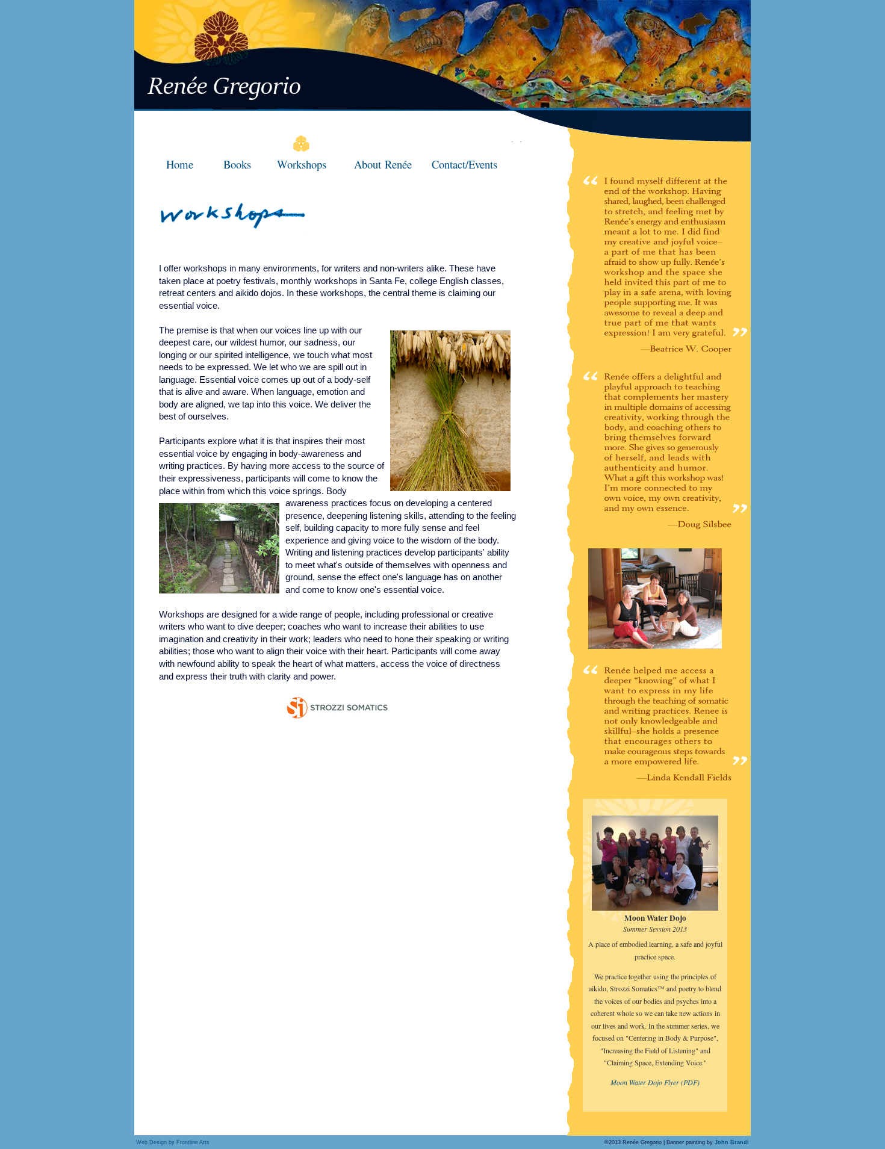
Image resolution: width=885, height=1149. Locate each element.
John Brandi (733, 1142)
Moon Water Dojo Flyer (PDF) (655, 1082)
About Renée (383, 164)
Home (179, 164)
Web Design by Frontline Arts (173, 1142)
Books (237, 164)
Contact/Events (464, 164)
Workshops (301, 164)
